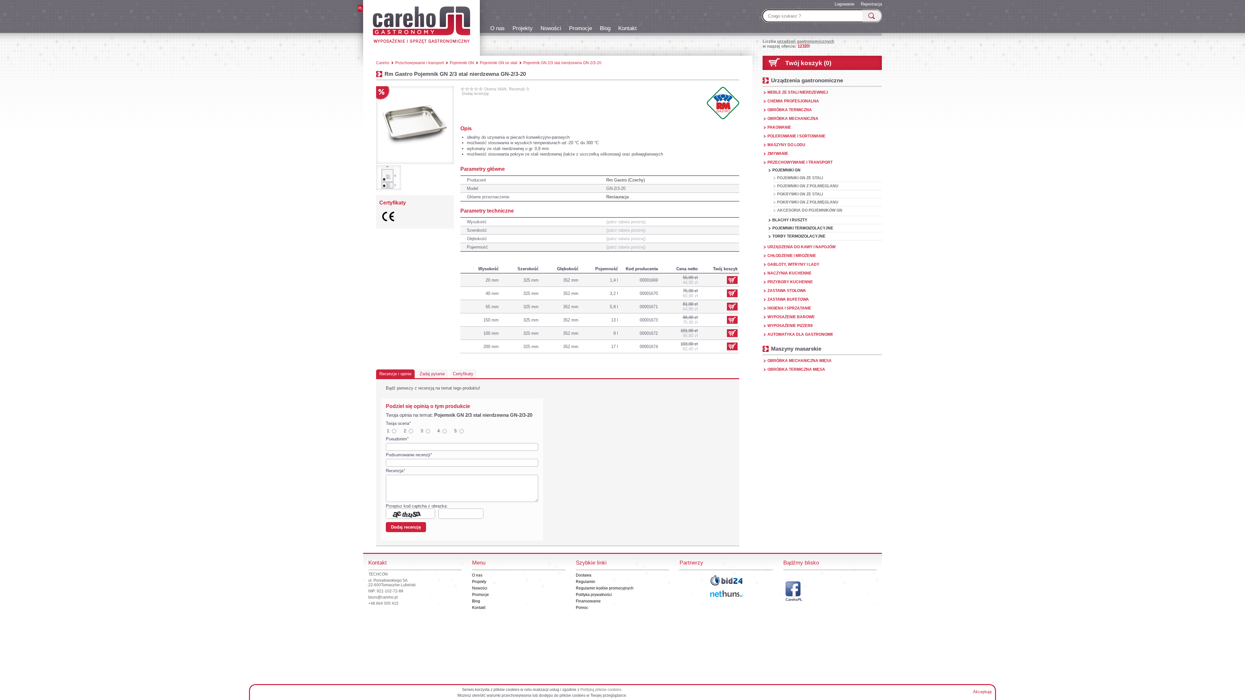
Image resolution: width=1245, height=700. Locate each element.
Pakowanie (779, 127)
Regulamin (585, 581)
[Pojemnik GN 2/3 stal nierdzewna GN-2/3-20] (415, 125)
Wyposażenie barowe (791, 317)
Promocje (580, 28)
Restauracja (617, 196)
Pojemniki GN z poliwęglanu (807, 186)
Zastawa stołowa (786, 290)
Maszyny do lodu (786, 145)
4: (439, 430)
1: (388, 430)
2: (405, 430)
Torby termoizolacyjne (798, 236)
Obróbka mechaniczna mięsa (799, 360)
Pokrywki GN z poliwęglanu (807, 202)
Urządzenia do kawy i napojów (801, 247)
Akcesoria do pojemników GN (809, 210)
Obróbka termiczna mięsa (796, 369)
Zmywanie (777, 153)
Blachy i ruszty (789, 220)
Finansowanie (588, 601)
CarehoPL (793, 599)
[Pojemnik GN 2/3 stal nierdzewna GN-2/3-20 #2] (388, 177)
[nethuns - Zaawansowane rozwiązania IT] (726, 593)
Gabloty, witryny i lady (793, 264)
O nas (497, 28)
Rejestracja (871, 4)
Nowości (550, 28)
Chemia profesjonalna (793, 101)
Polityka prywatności (594, 594)
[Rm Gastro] (723, 103)
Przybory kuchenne (790, 282)
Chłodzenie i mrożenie (791, 255)
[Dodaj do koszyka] (732, 293)
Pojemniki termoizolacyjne (802, 228)
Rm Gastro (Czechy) (625, 180)
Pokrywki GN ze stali (800, 194)
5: (456, 430)
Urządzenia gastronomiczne (807, 80)
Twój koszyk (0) (808, 63)
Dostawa (583, 575)
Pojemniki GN (786, 170)
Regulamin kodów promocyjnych (605, 588)
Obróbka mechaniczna (792, 118)
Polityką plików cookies (600, 689)
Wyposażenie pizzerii (789, 325)
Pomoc (582, 607)
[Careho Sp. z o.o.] (421, 25)
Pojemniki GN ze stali (800, 178)
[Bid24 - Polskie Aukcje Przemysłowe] (726, 580)
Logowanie (844, 4)
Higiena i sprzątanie (789, 308)
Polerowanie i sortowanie (796, 136)
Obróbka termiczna (789, 110)
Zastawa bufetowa (788, 299)
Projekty (523, 28)
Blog (605, 28)
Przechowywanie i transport (800, 162)
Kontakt (627, 28)
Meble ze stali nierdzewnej (797, 92)
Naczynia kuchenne (789, 273)
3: (422, 430)
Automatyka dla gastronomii (800, 334)
